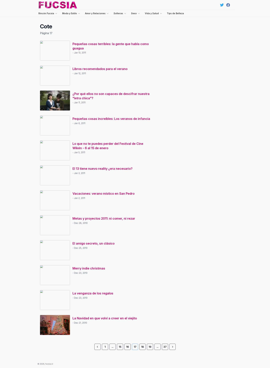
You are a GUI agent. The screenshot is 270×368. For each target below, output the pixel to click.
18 (142, 346)
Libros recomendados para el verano (100, 69)
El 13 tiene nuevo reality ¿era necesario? (102, 169)
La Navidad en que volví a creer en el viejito (104, 318)
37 (165, 346)
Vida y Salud (152, 13)
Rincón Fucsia (46, 13)
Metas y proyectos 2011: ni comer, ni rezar (103, 218)
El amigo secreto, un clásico (93, 243)
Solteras (118, 13)
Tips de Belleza (175, 13)
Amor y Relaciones (95, 13)
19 (150, 346)
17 (135, 346)
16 (127, 346)
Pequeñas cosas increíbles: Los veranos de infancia (111, 119)
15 (120, 346)
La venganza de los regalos (92, 293)
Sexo (134, 13)
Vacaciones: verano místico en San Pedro (103, 193)
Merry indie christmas (88, 268)
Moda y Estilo (69, 13)
